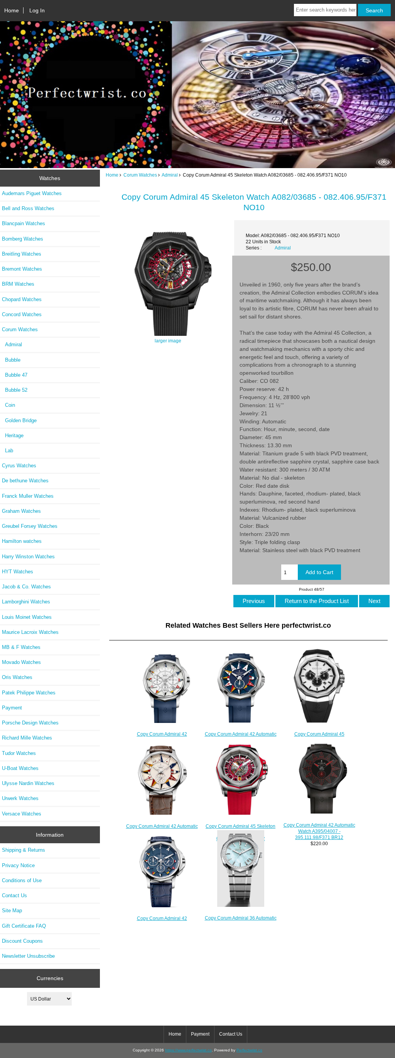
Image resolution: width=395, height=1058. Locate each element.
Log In (37, 10)
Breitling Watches (21, 254)
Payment (12, 708)
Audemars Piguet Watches (32, 193)
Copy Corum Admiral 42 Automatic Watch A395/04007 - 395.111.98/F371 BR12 (319, 831)
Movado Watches (21, 662)
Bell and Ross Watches (28, 208)
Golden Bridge (19, 420)
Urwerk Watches (20, 798)
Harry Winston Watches (28, 556)
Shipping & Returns (23, 850)
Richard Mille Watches (27, 738)
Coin (8, 405)
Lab (7, 450)
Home (11, 10)
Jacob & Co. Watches (26, 587)
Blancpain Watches (23, 223)
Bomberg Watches (22, 239)
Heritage (13, 435)
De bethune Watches (25, 481)
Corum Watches (140, 174)
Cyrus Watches (19, 465)
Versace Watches (21, 814)
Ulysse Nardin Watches (28, 783)
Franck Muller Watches (28, 496)
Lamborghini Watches (26, 602)
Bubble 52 (14, 390)
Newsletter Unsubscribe (28, 956)
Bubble (11, 360)
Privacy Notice (18, 865)
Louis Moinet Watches (27, 617)
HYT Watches (17, 571)
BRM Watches (18, 284)
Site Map (12, 910)
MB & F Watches (21, 647)
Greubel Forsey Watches (29, 526)
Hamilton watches (22, 541)
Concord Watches (22, 314)
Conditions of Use (22, 880)
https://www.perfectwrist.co (188, 1050)
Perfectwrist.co (249, 1050)
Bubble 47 (14, 375)
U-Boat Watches (20, 768)
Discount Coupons (22, 941)
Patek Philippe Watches (29, 693)
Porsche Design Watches (30, 723)
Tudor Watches (19, 753)
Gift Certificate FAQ (24, 926)
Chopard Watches (22, 299)
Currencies (50, 978)
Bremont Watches (22, 269)
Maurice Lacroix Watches (30, 632)
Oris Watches (17, 677)
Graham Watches (21, 511)
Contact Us (14, 895)
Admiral (170, 174)
